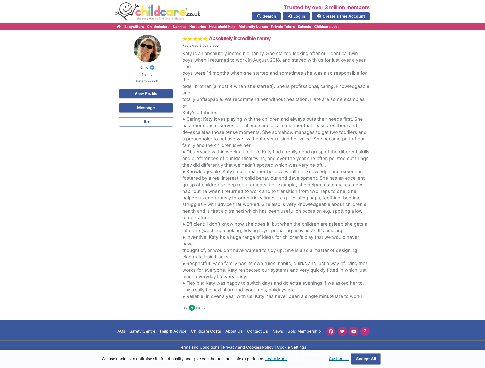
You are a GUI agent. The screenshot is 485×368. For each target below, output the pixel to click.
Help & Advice (173, 331)
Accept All (366, 358)
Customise (339, 358)
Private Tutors (283, 26)
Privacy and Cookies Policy (248, 347)
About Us (234, 331)
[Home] (119, 26)
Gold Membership (304, 331)
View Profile (145, 93)
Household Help (222, 26)
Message (146, 107)
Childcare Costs (206, 331)
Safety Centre (142, 331)
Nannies (179, 26)
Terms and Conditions (199, 347)
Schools (304, 26)
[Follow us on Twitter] (342, 331)
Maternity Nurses (253, 26)
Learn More (276, 358)
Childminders (158, 26)
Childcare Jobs (327, 26)
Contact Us (257, 331)
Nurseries (197, 26)
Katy (144, 67)
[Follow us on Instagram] (365, 331)
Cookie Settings (291, 347)
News (277, 331)
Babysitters (134, 26)
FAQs (120, 331)
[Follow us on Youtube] (353, 331)
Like (146, 121)
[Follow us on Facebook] (330, 331)
